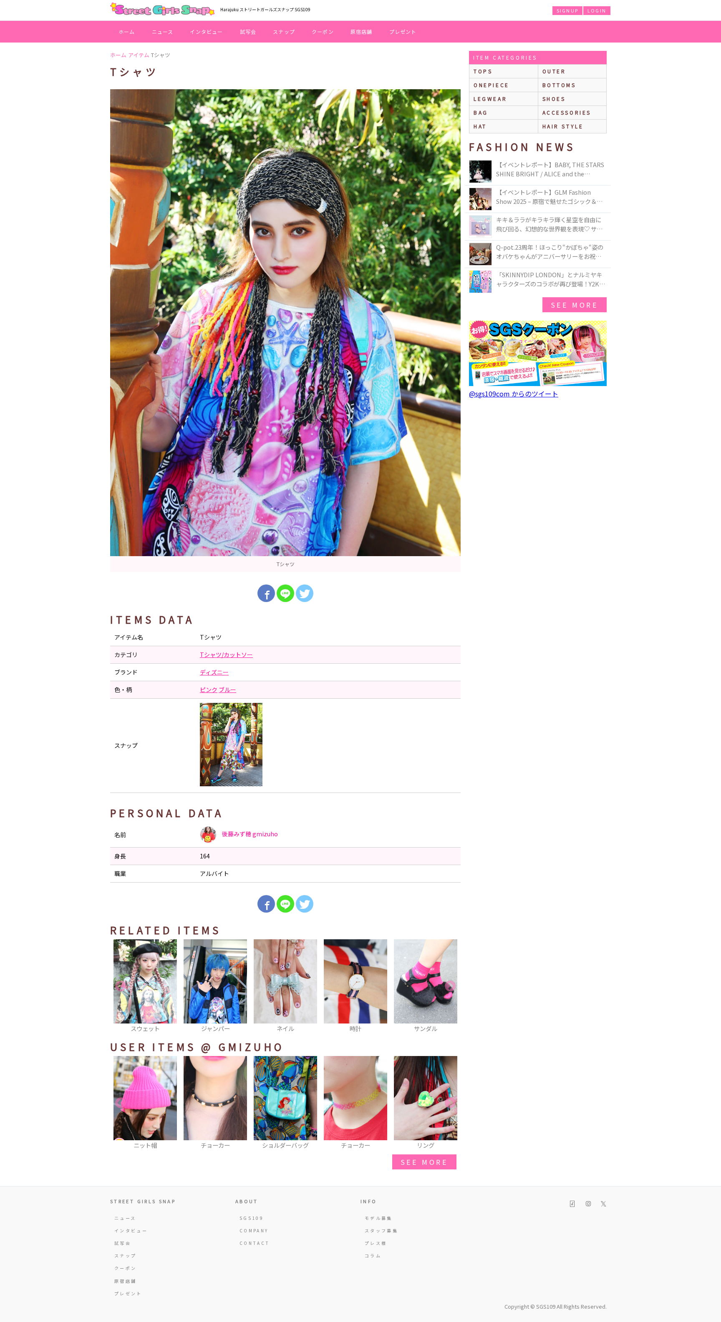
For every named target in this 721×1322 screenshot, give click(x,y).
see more (424, 1162)
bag (481, 112)
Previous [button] (120, 986)
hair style (563, 126)
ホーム (126, 31)
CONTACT (254, 1243)
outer (554, 71)
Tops (483, 71)
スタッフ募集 (381, 1230)
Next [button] (450, 986)
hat (480, 126)
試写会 (248, 31)
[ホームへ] (162, 9)
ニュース (163, 31)
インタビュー (206, 31)
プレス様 (376, 1243)
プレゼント (403, 31)
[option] (285, 330)
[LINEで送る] (285, 593)
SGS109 (251, 1218)
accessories (567, 112)
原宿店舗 (361, 31)
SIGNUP (567, 10)
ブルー (227, 689)
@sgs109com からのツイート (513, 394)
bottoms (559, 84)
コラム (373, 1255)
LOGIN (596, 10)
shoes (554, 98)
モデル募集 (379, 1218)
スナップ (284, 31)
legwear (490, 98)
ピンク (208, 689)
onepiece (491, 84)
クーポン (323, 31)
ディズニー (214, 672)
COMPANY (254, 1230)
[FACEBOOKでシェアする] (266, 593)
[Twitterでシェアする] (304, 593)
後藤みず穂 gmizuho (249, 834)
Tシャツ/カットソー (226, 654)
